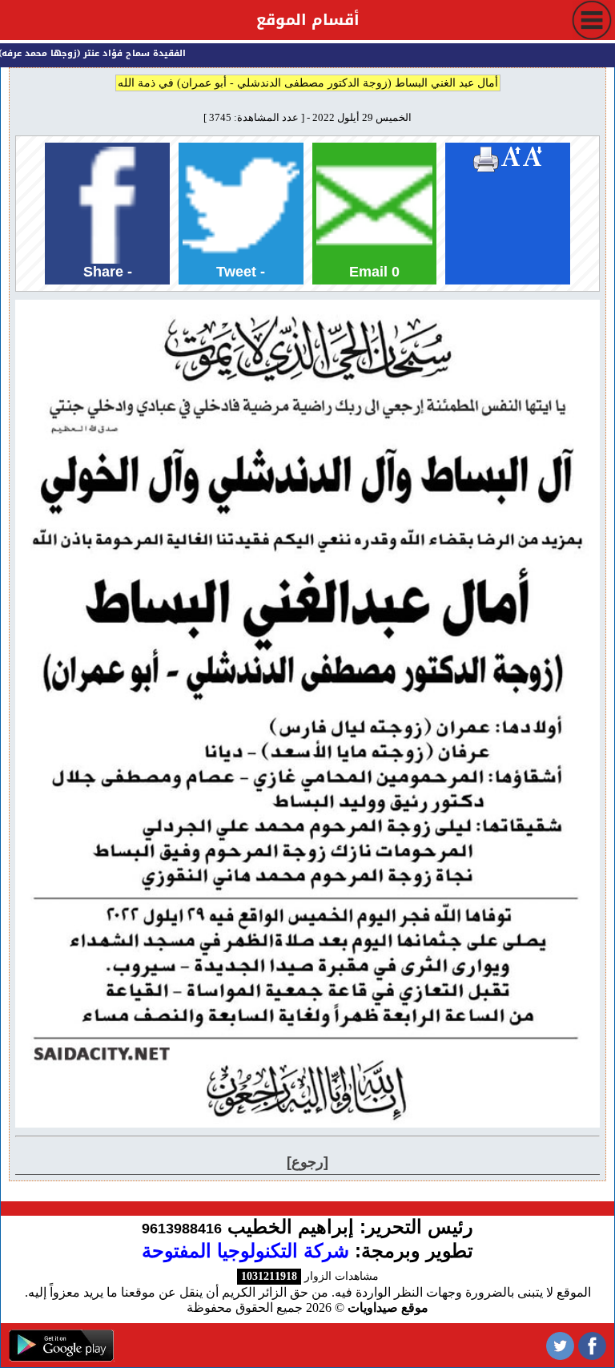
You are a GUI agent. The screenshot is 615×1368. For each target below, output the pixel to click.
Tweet (240, 272)
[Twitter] (560, 1345)
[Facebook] (592, 1345)
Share (107, 272)
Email (374, 272)
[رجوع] (307, 1162)
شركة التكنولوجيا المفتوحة (245, 1250)
